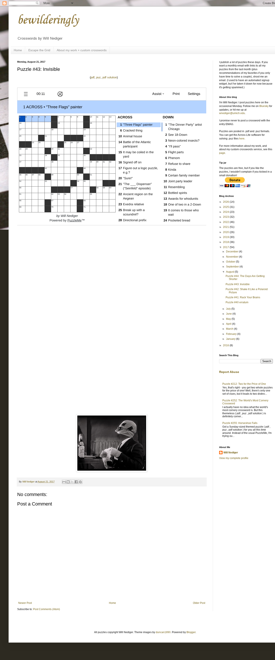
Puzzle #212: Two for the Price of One (244, 383)
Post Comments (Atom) (46, 609)
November (232, 256)
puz (98, 77)
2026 (226, 201)
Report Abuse (229, 372)
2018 (226, 242)
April (229, 323)
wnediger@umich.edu (232, 113)
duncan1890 (163, 632)
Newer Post (25, 602)
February (231, 333)
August (230, 271)
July (228, 308)
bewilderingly (48, 20)
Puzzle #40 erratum (237, 302)
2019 (226, 237)
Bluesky (264, 106)
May (229, 318)
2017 (226, 247)
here (241, 138)
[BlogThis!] (68, 482)
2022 (226, 222)
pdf (93, 77)
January (231, 338)
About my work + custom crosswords (82, 50)
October (231, 261)
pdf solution (109, 77)
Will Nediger (230, 452)
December (232, 251)
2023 (226, 216)
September (233, 266)
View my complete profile (233, 458)
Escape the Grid (39, 50)
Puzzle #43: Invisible (238, 284)
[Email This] (64, 482)
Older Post (199, 602)
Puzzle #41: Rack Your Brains (243, 297)
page (222, 153)
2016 (226, 345)
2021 (226, 227)
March (230, 328)
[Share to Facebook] (76, 482)
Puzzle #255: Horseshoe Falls (239, 423)
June (229, 313)
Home (18, 50)
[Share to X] (72, 482)
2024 (226, 211)
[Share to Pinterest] (80, 482)
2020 (226, 232)
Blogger (191, 632)
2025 (226, 207)
